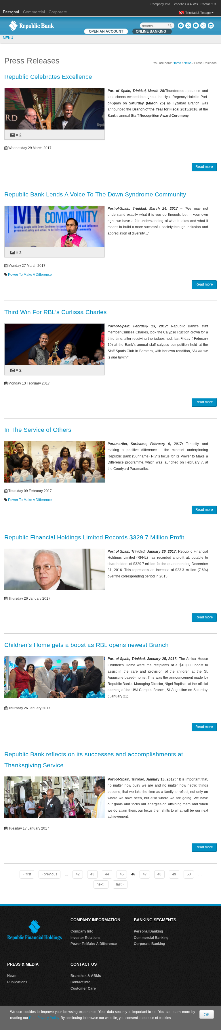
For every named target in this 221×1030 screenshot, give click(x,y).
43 (92, 874)
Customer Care (83, 988)
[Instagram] (203, 25)
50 (189, 874)
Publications (17, 982)
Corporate (58, 12)
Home (177, 63)
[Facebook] (181, 25)
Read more (204, 167)
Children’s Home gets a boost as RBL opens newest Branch (86, 644)
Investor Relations (85, 938)
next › (101, 884)
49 (174, 874)
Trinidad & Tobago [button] (198, 12)
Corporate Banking (149, 944)
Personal (11, 12)
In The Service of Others (37, 429)
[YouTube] (196, 25)
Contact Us (208, 4)
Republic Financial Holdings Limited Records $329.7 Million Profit (94, 537)
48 (159, 874)
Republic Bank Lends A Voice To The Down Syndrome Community (95, 194)
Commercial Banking (151, 938)
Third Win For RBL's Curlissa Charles (55, 312)
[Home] (31, 25)
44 (107, 874)
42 (78, 874)
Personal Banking (148, 931)
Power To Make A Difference (30, 275)
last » (120, 884)
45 (122, 874)
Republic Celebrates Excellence (48, 76)
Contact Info (80, 982)
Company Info (160, 4)
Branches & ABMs (185, 4)
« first (27, 874)
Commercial (34, 12)
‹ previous (49, 874)
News (188, 63)
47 (145, 874)
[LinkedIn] (211, 25)
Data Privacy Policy (44, 1018)
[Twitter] (188, 25)
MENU (8, 38)
